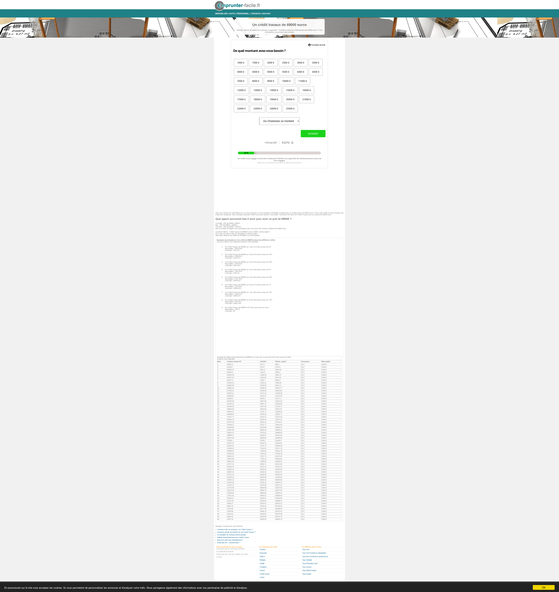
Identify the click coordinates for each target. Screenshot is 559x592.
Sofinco (262, 556)
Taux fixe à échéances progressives (315, 556)
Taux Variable (307, 560)
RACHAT (266, 13)
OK (543, 587)
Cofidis (262, 563)
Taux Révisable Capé (309, 563)
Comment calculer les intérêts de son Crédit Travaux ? (236, 532)
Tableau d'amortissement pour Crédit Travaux (233, 537)
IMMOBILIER (221, 13)
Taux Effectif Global (309, 570)
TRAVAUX (255, 13)
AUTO (232, 13)
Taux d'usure (307, 567)
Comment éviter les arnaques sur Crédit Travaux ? (235, 529)
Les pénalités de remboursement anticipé (231, 535)
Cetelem (263, 549)
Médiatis (263, 560)
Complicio (263, 567)
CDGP (262, 577)
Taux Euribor (306, 574)
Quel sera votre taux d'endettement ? (230, 540)
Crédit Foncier (265, 574)
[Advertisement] (279, 189)
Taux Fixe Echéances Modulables (314, 553)
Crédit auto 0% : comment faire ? (228, 542)
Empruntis (263, 553)
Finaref (262, 570)
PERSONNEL (243, 13)
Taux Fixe (305, 549)
